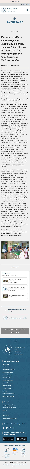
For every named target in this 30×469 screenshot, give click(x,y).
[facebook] (4, 428)
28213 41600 (18, 351)
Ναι (12, 332)
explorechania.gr (7, 375)
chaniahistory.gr (7, 388)
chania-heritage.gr (8, 380)
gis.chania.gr (6, 364)
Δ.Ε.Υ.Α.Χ (15, 454)
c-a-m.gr (5, 391)
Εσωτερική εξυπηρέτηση (9, 407)
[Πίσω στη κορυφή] (15, 341)
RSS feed (5, 413)
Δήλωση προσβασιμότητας (10, 418)
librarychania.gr (7, 385)
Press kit (5, 410)
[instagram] (10, 428)
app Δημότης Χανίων (8, 393)
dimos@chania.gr (19, 354)
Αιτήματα (23, 4)
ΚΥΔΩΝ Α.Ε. (23, 455)
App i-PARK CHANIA (8, 396)
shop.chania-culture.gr (9, 369)
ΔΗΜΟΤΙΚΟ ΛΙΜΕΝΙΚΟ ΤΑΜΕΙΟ (7, 456)
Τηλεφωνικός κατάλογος (9, 405)
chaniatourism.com (8, 372)
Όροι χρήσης (6, 464)
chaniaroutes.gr (7, 377)
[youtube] (13, 428)
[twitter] (7, 428)
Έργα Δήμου (6, 415)
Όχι (17, 332)
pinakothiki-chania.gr (8, 383)
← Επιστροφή (15, 267)
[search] (28, 4)
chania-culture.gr (7, 366)
